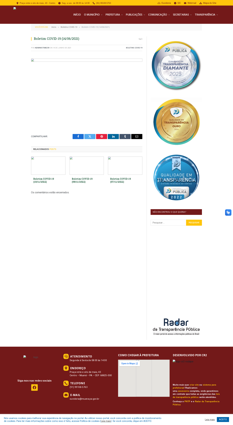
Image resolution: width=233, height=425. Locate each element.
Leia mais (106, 421)
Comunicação (157, 14)
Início (77, 14)
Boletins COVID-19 (134, 48)
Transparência (205, 14)
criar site (194, 385)
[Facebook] (34, 387)
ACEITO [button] (223, 419)
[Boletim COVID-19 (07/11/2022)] (125, 166)
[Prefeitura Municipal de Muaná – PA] (36, 15)
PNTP (187, 401)
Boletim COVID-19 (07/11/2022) (120, 180)
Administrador (42, 48)
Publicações (134, 14)
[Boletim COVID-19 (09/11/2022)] (87, 166)
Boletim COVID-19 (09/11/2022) (82, 180)
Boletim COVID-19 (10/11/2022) (43, 180)
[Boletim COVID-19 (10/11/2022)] (48, 166)
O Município (92, 14)
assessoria (183, 391)
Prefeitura (113, 14)
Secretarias (181, 14)
